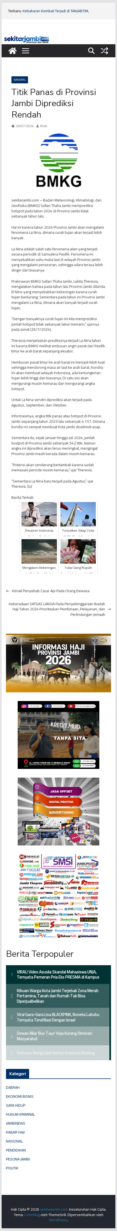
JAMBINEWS (15, 1123)
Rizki (43, 126)
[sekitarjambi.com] (58, 37)
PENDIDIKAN (16, 1150)
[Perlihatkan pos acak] (104, 50)
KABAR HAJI (15, 1132)
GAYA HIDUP (15, 1105)
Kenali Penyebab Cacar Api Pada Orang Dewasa (51, 591)
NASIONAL (20, 79)
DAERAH (13, 1087)
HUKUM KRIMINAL (20, 1114)
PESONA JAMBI (18, 1159)
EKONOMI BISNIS (19, 1096)
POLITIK (12, 1168)
